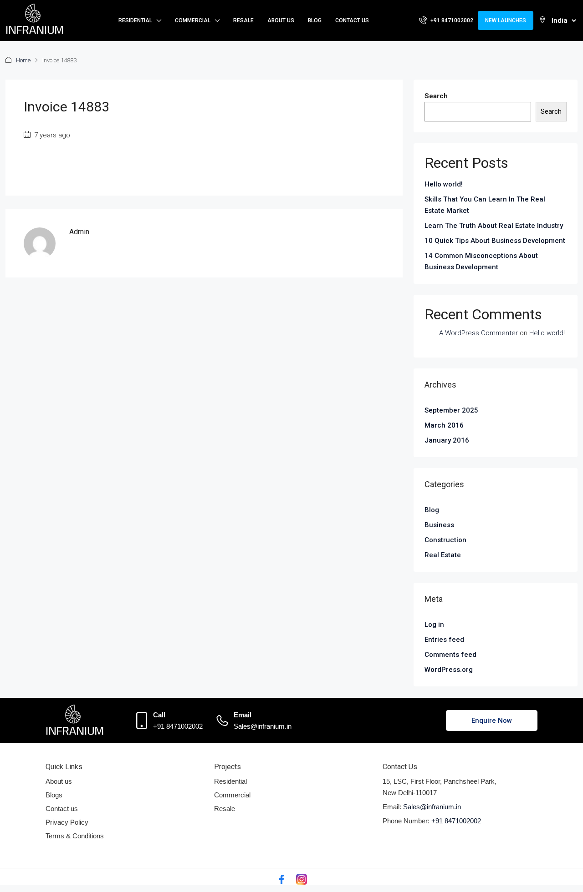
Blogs (54, 795)
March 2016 (444, 425)
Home (23, 60)
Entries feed (444, 639)
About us (59, 781)
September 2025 (451, 410)
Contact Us (352, 20)
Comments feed (450, 654)
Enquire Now (491, 720)
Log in (434, 624)
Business (439, 525)
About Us (280, 20)
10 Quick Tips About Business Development (494, 241)
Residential (135, 20)
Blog (315, 20)
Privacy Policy (67, 822)
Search (436, 96)
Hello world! (443, 184)
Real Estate (442, 555)
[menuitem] (446, 20)
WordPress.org (448, 669)
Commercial (192, 20)
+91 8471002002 (178, 726)
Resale (243, 20)
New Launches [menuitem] (505, 20)
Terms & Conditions (75, 836)
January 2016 (446, 440)
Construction (445, 540)
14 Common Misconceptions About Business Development (481, 261)
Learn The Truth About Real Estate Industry (493, 226)
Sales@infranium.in (263, 726)
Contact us (62, 808)
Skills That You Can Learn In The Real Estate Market (484, 205)
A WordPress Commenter (478, 333)
